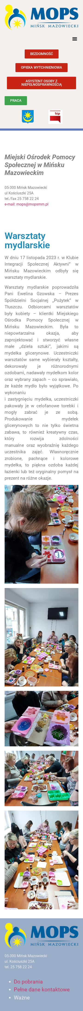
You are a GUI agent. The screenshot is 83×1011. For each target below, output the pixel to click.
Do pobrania (28, 982)
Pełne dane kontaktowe (42, 989)
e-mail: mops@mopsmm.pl (26, 204)
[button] (74, 39)
